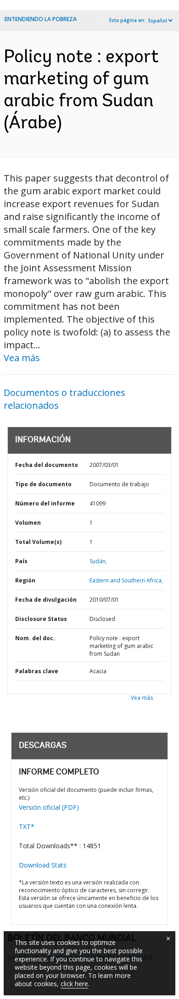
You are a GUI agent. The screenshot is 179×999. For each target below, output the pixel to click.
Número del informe (45, 503)
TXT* (26, 826)
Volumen (28, 523)
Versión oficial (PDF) (49, 807)
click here (74, 983)
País (21, 561)
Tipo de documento (43, 484)
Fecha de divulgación (46, 600)
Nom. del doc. (35, 638)
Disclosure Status (41, 619)
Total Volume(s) (38, 542)
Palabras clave (36, 671)
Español (157, 20)
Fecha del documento (46, 465)
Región (25, 580)
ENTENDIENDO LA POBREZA (41, 19)
